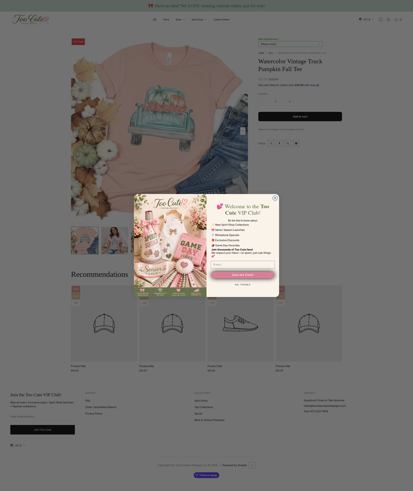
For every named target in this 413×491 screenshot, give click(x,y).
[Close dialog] (275, 198)
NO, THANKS (243, 285)
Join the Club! (243, 275)
